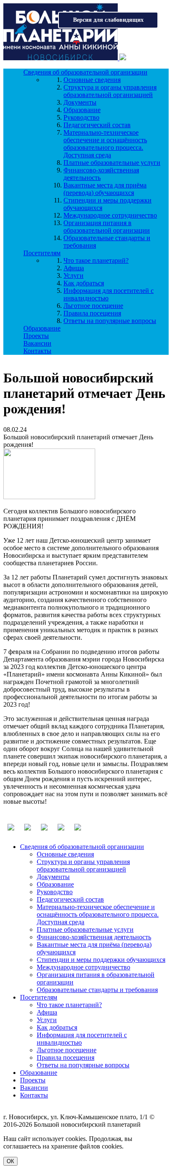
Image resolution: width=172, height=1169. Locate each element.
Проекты (36, 335)
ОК (10, 1161)
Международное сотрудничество (110, 215)
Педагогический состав (97, 124)
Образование (82, 109)
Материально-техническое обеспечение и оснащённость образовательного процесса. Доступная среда (105, 144)
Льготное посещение (93, 305)
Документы (79, 102)
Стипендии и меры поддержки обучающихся (101, 959)
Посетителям (42, 252)
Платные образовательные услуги (111, 162)
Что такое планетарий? (96, 260)
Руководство (81, 117)
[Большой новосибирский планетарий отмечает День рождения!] (49, 496)
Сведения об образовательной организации (85, 72)
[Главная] (61, 58)
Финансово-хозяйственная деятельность (94, 937)
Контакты (37, 350)
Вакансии (37, 343)
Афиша (73, 268)
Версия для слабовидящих (108, 20)
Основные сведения (92, 79)
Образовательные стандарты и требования (97, 989)
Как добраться (83, 283)
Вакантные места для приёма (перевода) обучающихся (105, 189)
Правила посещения (92, 313)
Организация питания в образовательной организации (106, 226)
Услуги (73, 275)
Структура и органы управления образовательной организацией (110, 91)
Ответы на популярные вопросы (109, 320)
